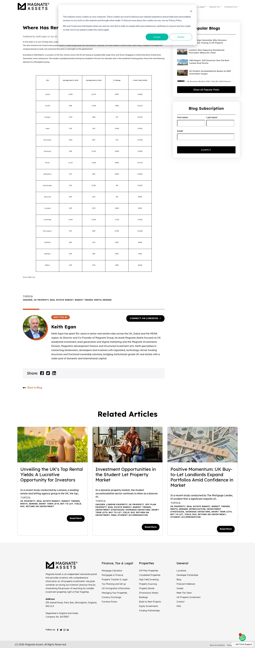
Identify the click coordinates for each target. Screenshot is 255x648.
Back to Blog (34, 387)
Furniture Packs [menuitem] (109, 601)
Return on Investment (40, 506)
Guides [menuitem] (179, 588)
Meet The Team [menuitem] (184, 592)
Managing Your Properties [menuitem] (114, 592)
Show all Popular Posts (206, 89)
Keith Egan (63, 327)
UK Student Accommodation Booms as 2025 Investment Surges (210, 72)
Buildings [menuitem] (143, 597)
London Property (117, 504)
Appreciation (197, 509)
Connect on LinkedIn (145, 318)
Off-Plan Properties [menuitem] (148, 570)
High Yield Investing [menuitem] (149, 579)
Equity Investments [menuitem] (148, 606)
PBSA (113, 515)
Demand (107, 300)
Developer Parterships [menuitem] (187, 575)
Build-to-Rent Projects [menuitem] (150, 601)
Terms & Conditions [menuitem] (217, 645)
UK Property (41, 300)
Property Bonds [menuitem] (147, 588)
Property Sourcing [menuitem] (148, 584)
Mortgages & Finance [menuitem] (112, 575)
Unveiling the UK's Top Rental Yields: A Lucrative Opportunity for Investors (51, 474)
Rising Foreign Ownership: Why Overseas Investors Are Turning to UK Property (207, 41)
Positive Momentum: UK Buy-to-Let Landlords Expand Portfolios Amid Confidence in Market (201, 477)
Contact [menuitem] (180, 601)
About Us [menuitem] (214, 6)
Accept (157, 37)
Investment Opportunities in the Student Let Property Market (125, 474)
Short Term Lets (49, 504)
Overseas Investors (138, 510)
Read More (76, 518)
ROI (22, 506)
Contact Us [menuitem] (230, 6)
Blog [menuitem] (178, 579)
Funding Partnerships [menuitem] (149, 610)
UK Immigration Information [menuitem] (116, 588)
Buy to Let (66, 504)
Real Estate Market (62, 300)
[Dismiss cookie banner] (191, 11)
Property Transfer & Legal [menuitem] (114, 579)
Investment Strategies (109, 510)
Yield (78, 504)
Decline (180, 37)
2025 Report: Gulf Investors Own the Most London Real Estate (209, 61)
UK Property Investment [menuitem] (188, 597)
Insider (27, 300)
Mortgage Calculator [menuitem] (112, 570)
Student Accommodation (133, 515)
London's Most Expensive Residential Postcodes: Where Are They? (206, 51)
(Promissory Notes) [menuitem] (148, 592)
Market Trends (84, 300)
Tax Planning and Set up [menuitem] (114, 584)
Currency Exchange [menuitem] (111, 597)
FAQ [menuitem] (178, 606)
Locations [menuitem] (181, 570)
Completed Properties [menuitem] (149, 575)
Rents (98, 300)
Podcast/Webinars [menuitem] (185, 584)
